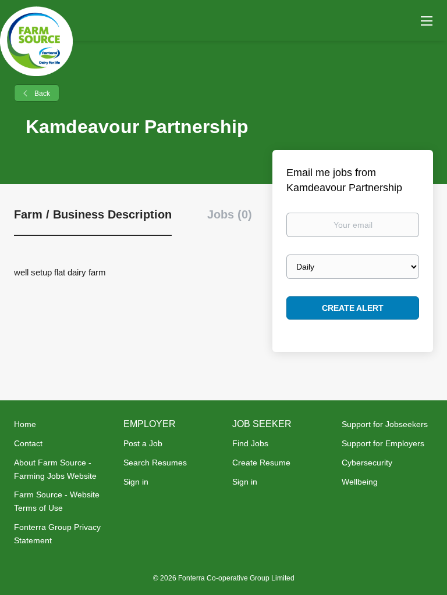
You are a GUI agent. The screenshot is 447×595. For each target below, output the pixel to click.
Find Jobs (250, 443)
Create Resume (261, 462)
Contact (28, 443)
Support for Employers (383, 443)
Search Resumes (155, 462)
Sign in (135, 481)
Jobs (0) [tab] (229, 214)
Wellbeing (360, 481)
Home (25, 424)
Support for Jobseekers (385, 424)
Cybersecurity (367, 462)
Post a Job (142, 443)
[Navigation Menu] (426, 20)
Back (41, 93)
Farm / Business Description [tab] (93, 214)
